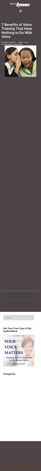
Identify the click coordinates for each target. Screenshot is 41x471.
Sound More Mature (11, 423)
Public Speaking (9, 415)
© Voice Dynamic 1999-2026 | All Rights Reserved (20, 468)
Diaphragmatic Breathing (12, 44)
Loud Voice (7, 404)
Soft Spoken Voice (10, 419)
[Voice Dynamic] (20, 5)
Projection (7, 412)
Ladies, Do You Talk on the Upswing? (19, 303)
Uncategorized (9, 427)
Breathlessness (9, 385)
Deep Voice (7, 392)
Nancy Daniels (10, 42)
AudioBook (7, 381)
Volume (6, 435)
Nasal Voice (8, 408)
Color (5, 389)
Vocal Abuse (8, 431)
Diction (6, 400)
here (28, 275)
